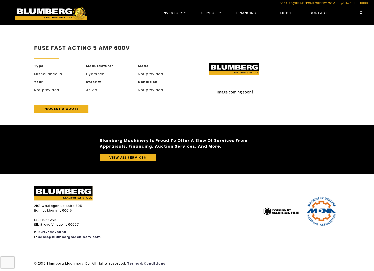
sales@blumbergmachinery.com (309, 3)
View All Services (127, 157)
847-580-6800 (356, 3)
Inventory (172, 13)
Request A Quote (61, 109)
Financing (246, 13)
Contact (319, 13)
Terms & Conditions (146, 263)
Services (210, 13)
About (286, 13)
